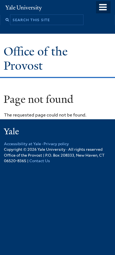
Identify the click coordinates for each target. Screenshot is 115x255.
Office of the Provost (36, 58)
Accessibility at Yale (22, 144)
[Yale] (12, 132)
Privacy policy (56, 144)
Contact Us (39, 161)
